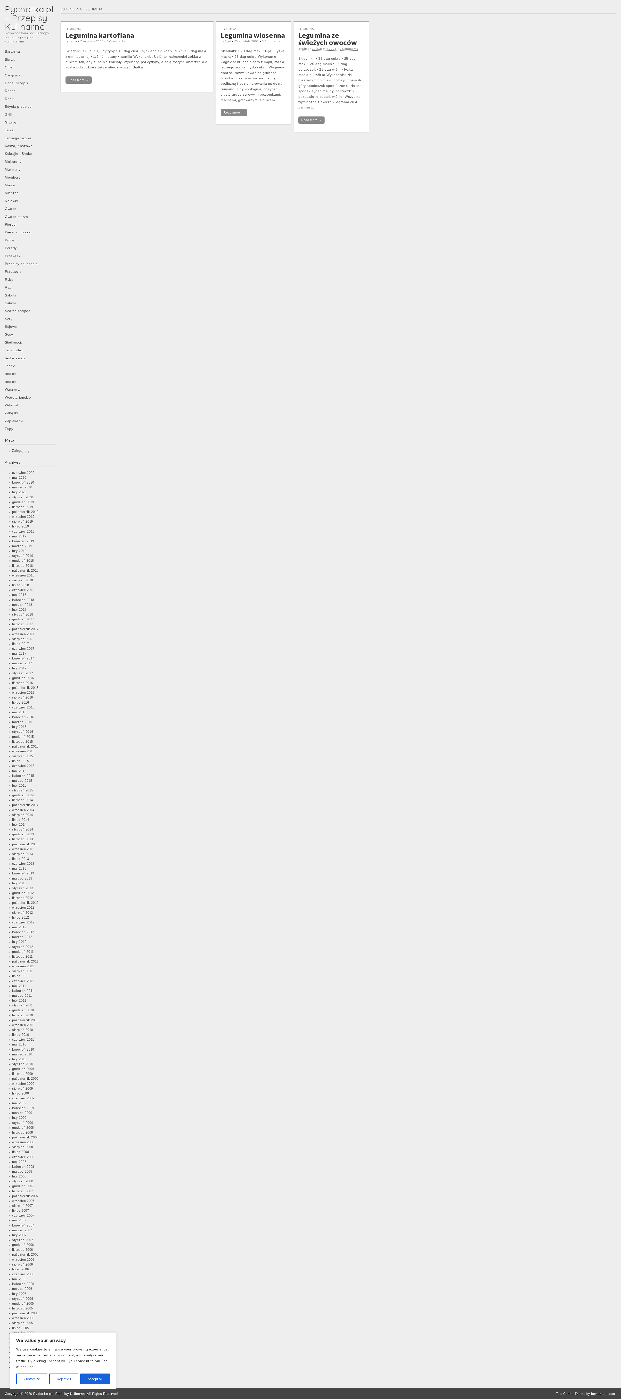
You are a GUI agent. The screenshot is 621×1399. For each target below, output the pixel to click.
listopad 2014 (22, 800)
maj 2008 (19, 1162)
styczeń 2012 (22, 947)
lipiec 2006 (20, 1269)
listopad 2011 (22, 956)
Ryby (9, 279)
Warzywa (12, 389)
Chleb (10, 67)
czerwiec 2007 (23, 1215)
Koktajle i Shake (18, 154)
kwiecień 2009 (23, 1108)
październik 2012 (25, 903)
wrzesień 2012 (23, 907)
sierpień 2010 (22, 1030)
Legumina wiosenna (253, 35)
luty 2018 (19, 609)
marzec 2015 (22, 780)
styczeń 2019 (22, 556)
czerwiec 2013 (23, 863)
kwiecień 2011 (23, 991)
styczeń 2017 (22, 673)
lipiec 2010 (20, 1035)
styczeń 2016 (22, 731)
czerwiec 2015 (23, 766)
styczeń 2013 (22, 888)
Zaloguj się (20, 451)
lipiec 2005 (20, 1328)
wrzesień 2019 (23, 516)
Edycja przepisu (18, 106)
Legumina (73, 28)
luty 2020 (19, 492)
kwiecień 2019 (23, 541)
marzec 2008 (22, 1171)
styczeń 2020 (22, 497)
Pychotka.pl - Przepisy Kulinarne (59, 1394)
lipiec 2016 (20, 702)
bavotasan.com (603, 1394)
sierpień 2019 (22, 521)
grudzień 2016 (23, 678)
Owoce (10, 209)
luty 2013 (19, 883)
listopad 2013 (22, 839)
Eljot (228, 41)
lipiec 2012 (20, 917)
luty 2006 (19, 1294)
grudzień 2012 (23, 893)
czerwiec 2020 (23, 473)
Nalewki (11, 201)
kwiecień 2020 (23, 482)
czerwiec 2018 (23, 590)
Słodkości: (13, 342)
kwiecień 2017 (23, 658)
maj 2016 (19, 712)
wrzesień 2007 (23, 1201)
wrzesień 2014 (23, 810)
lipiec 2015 (20, 761)
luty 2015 (19, 785)
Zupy (9, 429)
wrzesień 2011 (23, 966)
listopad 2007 (22, 1191)
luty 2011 (19, 1000)
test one (12, 374)
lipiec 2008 (20, 1152)
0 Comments (116, 41)
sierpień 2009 (22, 1088)
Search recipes (17, 311)
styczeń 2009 (22, 1123)
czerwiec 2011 (23, 981)
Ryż (8, 287)
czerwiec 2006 (23, 1274)
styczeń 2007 (22, 1240)
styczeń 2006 (22, 1298)
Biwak (10, 59)
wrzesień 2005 (23, 1318)
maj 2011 (19, 986)
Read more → (78, 80)
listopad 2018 (22, 566)
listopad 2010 (22, 1015)
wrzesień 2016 (23, 692)
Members (13, 177)
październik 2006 (25, 1254)
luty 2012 (19, 942)
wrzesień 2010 (23, 1025)
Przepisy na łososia (21, 264)
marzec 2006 (22, 1289)
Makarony (13, 162)
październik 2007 (25, 1196)
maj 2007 (19, 1220)
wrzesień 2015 (23, 751)
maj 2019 (19, 536)
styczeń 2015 (22, 790)
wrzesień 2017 (23, 634)
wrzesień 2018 (23, 575)
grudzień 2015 (23, 737)
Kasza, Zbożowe (19, 146)
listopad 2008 (22, 1132)
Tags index (14, 350)
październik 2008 (25, 1137)
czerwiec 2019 (23, 531)
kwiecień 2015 (23, 776)
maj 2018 (19, 595)
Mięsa (10, 185)
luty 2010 (19, 1059)
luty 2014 (19, 824)
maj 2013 (19, 868)
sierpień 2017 (22, 639)
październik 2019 (25, 512)
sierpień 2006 (22, 1264)
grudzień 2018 (23, 560)
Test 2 (10, 366)
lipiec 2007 (20, 1210)
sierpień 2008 (22, 1147)
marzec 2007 (22, 1230)
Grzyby (11, 122)
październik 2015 (25, 746)
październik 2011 (25, 961)
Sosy (9, 334)
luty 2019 (19, 551)
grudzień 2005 (23, 1303)
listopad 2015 (22, 741)
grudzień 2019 (23, 502)
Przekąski (13, 256)
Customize (32, 1379)
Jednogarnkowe (18, 138)
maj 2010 (19, 1044)
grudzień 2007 (23, 1186)
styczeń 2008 (22, 1181)
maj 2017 (19, 653)
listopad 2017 (22, 624)
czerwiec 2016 (23, 707)
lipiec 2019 (20, 526)
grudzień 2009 (23, 1069)
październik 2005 (25, 1313)
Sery (9, 319)
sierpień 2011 (22, 971)
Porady (11, 248)
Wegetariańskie (18, 397)
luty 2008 (19, 1176)
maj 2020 (19, 477)
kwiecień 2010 (23, 1049)
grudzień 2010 (23, 1010)
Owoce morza (16, 217)
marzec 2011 (22, 995)
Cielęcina (12, 75)
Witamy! (11, 405)
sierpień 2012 (22, 912)
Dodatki (11, 91)
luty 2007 (19, 1235)
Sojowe (11, 327)
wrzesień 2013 (23, 849)
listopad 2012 (22, 898)
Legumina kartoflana (99, 35)
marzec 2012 (22, 937)
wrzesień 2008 (23, 1142)
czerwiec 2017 (23, 648)
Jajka (9, 130)
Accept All (95, 1379)
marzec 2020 (22, 487)
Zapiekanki (14, 421)
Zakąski (11, 413)
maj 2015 (19, 771)
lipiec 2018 (20, 585)
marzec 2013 (22, 878)
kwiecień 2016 (23, 717)
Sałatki (10, 295)
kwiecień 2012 (23, 932)
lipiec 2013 (20, 859)
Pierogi (11, 224)
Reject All (64, 1379)
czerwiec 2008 (23, 1157)
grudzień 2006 (23, 1245)
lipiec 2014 (20, 820)
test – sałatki (15, 358)
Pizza (9, 240)
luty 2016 (19, 727)
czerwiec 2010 (23, 1039)
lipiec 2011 (20, 976)
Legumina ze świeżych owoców (327, 39)
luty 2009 (19, 1117)
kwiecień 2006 (23, 1284)
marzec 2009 (22, 1113)
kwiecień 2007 (23, 1225)
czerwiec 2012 (23, 922)
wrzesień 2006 (23, 1259)
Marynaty (13, 169)
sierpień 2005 (22, 1323)
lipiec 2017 (20, 644)
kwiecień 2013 (23, 873)
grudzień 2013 (23, 834)
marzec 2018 (22, 605)
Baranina (12, 51)
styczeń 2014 (22, 829)
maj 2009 (19, 1103)
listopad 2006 (22, 1249)
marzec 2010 (22, 1054)
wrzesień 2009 (23, 1084)
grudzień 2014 (23, 795)
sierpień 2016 (22, 697)
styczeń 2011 (22, 1005)
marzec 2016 (22, 722)
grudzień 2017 (23, 619)
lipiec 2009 (20, 1093)
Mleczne (12, 193)
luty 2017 (19, 668)
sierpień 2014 (22, 815)
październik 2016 (25, 688)
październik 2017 (25, 629)
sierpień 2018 (22, 580)
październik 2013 (25, 844)
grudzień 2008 (23, 1127)
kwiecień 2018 (23, 600)
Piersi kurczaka (18, 232)
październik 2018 (25, 570)
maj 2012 (19, 927)
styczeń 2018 (22, 614)
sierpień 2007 (22, 1206)
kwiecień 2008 (23, 1167)
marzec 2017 (22, 663)
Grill (8, 114)
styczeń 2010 (22, 1064)
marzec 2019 (22, 546)
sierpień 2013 (22, 854)
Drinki (10, 99)
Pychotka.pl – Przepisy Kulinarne (29, 18)
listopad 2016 (22, 683)
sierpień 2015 (22, 756)
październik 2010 (25, 1020)
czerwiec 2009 (23, 1098)
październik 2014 (25, 805)
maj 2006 (19, 1279)
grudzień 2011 (23, 952)
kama (73, 41)
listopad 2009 (22, 1074)
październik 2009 (25, 1078)
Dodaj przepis (16, 83)
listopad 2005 (22, 1308)
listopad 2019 (22, 507)
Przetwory (13, 271)
